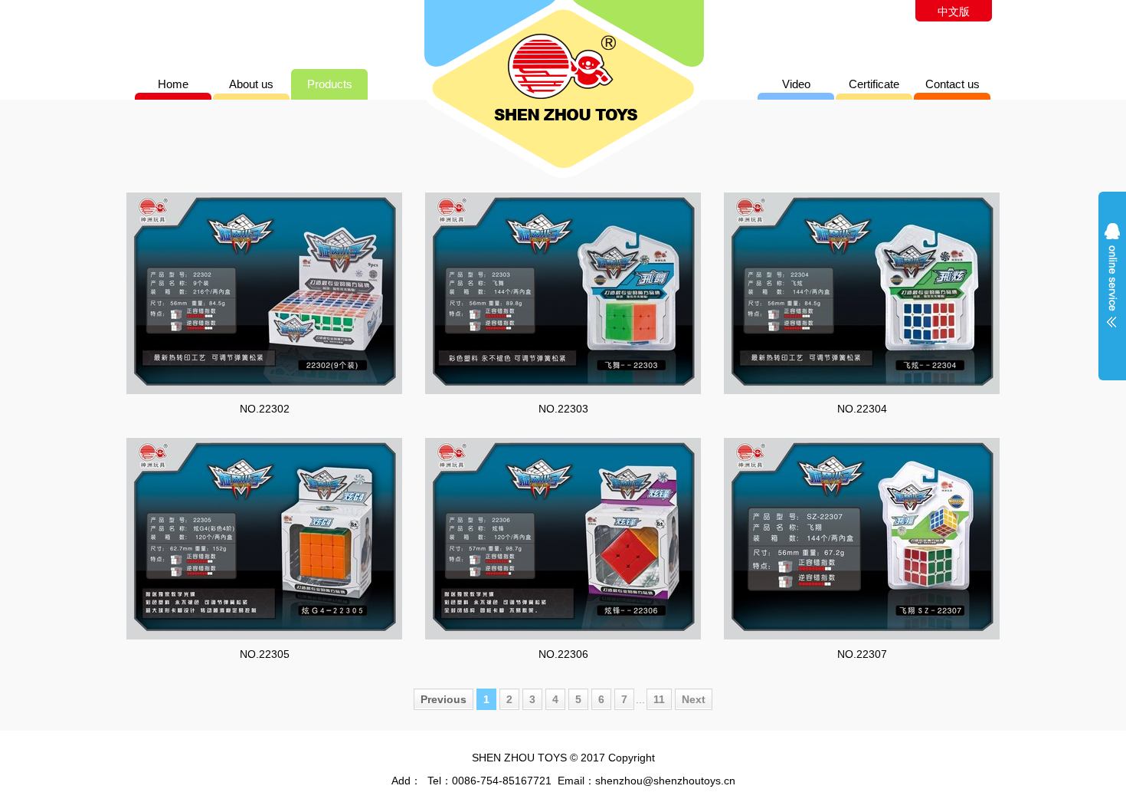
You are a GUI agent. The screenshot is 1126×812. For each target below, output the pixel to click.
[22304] (862, 293)
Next (693, 699)
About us (251, 83)
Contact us (952, 83)
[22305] (264, 538)
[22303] (563, 293)
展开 (1112, 285)
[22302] (264, 293)
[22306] (563, 538)
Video (796, 83)
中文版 (954, 11)
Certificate (874, 83)
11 (659, 699)
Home (173, 83)
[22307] (862, 538)
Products (329, 83)
